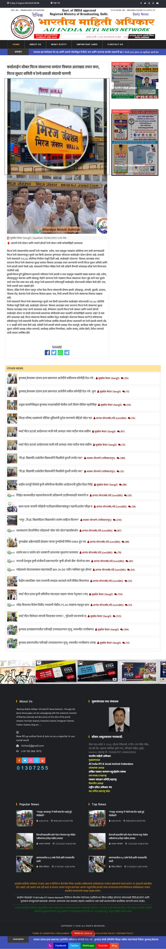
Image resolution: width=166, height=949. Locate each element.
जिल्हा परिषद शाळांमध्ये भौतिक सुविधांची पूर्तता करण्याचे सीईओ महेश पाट (55, 418)
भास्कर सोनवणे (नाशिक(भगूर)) (100, 458)
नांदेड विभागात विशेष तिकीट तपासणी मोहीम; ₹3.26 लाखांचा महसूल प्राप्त (52, 605)
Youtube (103, 945)
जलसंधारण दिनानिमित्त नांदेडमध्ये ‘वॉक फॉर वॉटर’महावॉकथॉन (47, 531)
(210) (119, 520)
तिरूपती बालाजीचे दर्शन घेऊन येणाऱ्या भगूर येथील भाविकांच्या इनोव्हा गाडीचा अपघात (55, 836)
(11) (127, 392)
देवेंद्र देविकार (44, 866)
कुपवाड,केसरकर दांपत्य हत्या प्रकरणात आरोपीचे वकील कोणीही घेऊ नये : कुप (57, 391)
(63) (132, 570)
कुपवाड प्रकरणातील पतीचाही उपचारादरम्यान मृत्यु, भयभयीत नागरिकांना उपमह (57, 643)
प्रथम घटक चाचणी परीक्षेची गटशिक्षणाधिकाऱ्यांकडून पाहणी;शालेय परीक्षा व (55, 507)
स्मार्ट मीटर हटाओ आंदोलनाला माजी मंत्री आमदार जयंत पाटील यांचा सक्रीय (55, 445)
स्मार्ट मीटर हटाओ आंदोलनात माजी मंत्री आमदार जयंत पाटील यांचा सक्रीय (55, 431)
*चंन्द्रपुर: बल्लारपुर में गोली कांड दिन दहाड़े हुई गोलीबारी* (54, 813)
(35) (129, 581)
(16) (132, 418)
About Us (35, 44)
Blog (114, 945)
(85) (130, 561)
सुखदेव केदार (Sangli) (108, 378)
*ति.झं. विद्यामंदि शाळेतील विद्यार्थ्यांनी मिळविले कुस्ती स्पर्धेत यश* (51, 458)
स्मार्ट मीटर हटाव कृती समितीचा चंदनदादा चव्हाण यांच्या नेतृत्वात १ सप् (53, 594)
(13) (121, 472)
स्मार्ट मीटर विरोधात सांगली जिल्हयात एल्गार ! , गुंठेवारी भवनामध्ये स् (52, 616)
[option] (134, 80)
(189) (122, 458)
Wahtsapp (88, 945)
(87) (122, 432)
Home (16, 44)
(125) (118, 616)
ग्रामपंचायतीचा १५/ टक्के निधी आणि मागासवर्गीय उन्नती (55, 859)
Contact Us (115, 44)
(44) (128, 405)
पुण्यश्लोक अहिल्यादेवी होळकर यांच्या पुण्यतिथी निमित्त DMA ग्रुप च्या (52, 542)
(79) (119, 553)
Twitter (74, 945)
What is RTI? (59, 44)
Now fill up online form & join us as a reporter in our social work (45, 738)
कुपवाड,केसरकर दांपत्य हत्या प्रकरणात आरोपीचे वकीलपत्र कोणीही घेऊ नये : (56, 378)
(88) (124, 485)
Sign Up (56, 2)
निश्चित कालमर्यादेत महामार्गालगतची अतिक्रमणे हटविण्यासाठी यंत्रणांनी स (52, 495)
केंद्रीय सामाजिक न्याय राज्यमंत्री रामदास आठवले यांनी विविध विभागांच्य (54, 581)
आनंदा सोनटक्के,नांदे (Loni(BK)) (110, 418)
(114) (120, 594)
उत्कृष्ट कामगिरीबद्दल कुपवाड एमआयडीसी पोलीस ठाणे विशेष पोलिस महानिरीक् (58, 405)
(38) (133, 507)
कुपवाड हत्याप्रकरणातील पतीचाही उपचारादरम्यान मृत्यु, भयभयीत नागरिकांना (56, 629)
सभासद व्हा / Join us (83, 933)
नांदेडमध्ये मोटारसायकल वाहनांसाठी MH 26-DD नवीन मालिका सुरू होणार (53, 570)
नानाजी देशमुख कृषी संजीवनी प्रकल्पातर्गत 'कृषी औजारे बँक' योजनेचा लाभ (53, 561)
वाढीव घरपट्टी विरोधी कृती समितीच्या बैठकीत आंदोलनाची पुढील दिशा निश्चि (56, 485)
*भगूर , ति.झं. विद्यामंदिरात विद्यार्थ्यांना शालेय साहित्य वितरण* (49, 520)
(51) (130, 605)
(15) (123, 445)
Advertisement (121, 64)
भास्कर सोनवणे (44, 843)
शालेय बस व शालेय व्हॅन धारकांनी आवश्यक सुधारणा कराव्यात (47, 553)
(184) (126, 630)
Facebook (60, 945)
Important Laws (87, 44)
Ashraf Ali (43, 820)
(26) (129, 496)
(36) (126, 378)
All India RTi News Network (130, 88)
